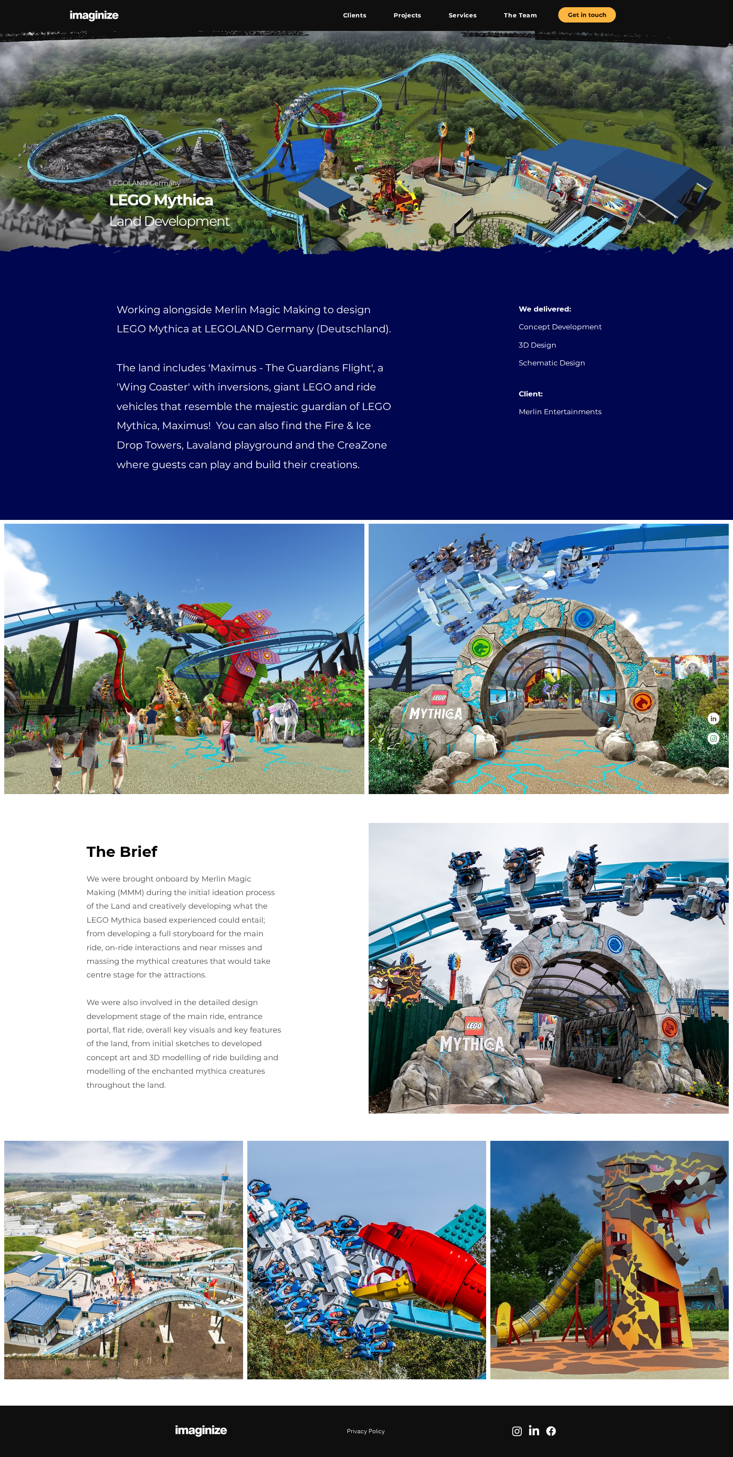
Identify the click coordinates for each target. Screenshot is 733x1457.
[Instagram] (713, 738)
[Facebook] (551, 1431)
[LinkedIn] (713, 718)
